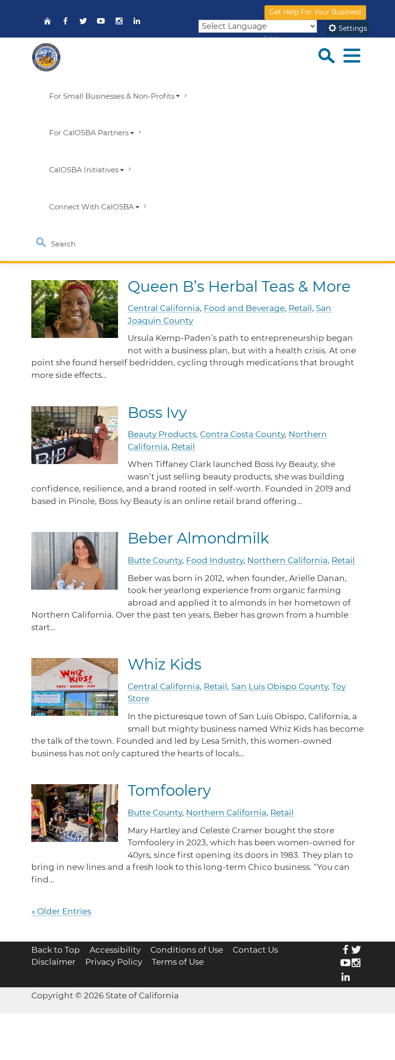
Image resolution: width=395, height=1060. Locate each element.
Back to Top (55, 950)
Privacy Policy (113, 962)
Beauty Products (162, 434)
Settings (352, 28)
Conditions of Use (186, 950)
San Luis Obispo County (279, 686)
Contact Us (255, 950)
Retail (300, 308)
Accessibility (115, 950)
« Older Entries (61, 911)
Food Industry (214, 560)
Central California (164, 308)
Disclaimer (53, 962)
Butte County (155, 560)
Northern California (287, 560)
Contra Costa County (242, 434)
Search (62, 244)
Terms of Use (178, 962)
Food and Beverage (244, 308)
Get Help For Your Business (315, 12)
